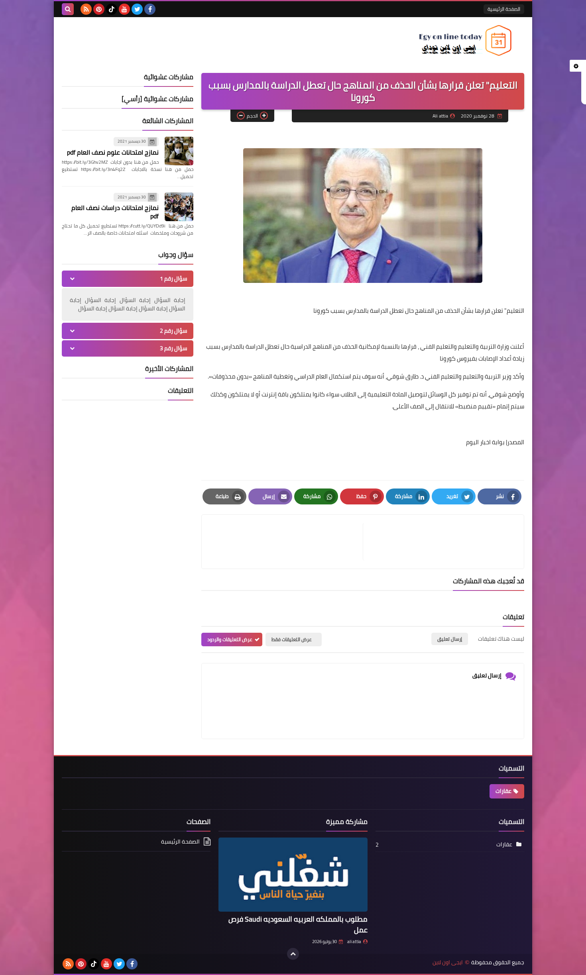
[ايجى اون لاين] (466, 40)
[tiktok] (111, 9)
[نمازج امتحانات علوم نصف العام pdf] (179, 151)
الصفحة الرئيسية (504, 9)
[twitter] (137, 9)
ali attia (354, 942)
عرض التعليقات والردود (229, 639)
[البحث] (68, 9)
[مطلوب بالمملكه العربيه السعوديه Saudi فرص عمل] (292, 875)
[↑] (293, 954)
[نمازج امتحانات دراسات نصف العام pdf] (179, 206)
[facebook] (149, 9)
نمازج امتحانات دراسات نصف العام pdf (115, 212)
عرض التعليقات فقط (291, 639)
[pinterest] (98, 9)
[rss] (86, 9)
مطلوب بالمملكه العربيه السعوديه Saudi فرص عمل (298, 924)
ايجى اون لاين (448, 962)
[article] (286, 542)
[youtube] (124, 9)
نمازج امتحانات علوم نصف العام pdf (113, 152)
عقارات (503, 791)
